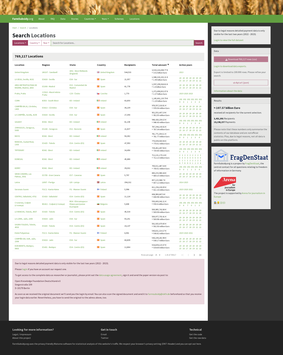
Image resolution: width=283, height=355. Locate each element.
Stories (74, 18)
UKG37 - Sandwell (49, 72)
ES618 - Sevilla (48, 79)
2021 (197, 79)
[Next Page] (194, 255)
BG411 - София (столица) (53, 204)
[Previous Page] (188, 255)
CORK (17, 100)
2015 (180, 79)
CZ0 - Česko (75, 93)
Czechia (103, 93)
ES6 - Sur (73, 79)
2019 (193, 79)
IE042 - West (47, 122)
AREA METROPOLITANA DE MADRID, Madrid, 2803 (26, 86)
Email (104, 334)
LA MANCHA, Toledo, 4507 (26, 211)
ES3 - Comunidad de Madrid (78, 86)
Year (45, 42)
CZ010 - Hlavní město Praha (51, 93)
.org (22, 19)
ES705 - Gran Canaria (51, 175)
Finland (103, 189)
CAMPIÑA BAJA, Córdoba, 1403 (26, 107)
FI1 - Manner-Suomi (78, 189)
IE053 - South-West (50, 100)
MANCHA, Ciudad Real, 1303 (24, 143)
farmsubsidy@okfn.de (159, 294)
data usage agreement (110, 275)
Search (199, 42)
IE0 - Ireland (75, 100)
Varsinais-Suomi (22, 189)
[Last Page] (200, 255)
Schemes (119, 18)
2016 (184, 79)
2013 (181, 72)
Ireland (103, 100)
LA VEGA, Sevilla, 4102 (24, 79)
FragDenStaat (252, 163)
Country (34, 42)
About (41, 18)
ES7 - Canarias (76, 175)
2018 (190, 79)
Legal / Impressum (21, 334)
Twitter (104, 337)
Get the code (195, 334)
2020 (186, 93)
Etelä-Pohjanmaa (22, 233)
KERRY (17, 168)
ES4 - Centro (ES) (77, 143)
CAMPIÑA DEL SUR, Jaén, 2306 (25, 240)
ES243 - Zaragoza (49, 129)
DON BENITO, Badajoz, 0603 (24, 247)
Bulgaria (103, 204)
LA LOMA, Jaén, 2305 (24, 218)
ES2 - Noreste (76, 129)
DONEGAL (19, 159)
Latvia (17, 182)
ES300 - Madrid (48, 86)
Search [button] (23, 27)
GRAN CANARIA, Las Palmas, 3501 (23, 175)
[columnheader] (26, 65)
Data (62, 18)
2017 (187, 79)
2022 (200, 79)
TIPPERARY (19, 150)
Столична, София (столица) (23, 204)
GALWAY (18, 122)
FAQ (53, 18)
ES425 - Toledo (48, 143)
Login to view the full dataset (228, 40)
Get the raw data (197, 337)
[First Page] (182, 255)
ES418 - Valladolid (49, 196)
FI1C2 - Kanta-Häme (50, 189)
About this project (21, 337)
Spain (102, 79)
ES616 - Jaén (47, 218)
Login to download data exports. (230, 66)
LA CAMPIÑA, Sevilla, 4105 (26, 114)
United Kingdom (22, 72)
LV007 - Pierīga (48, 182)
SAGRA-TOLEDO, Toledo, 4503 (25, 226)
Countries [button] (89, 18)
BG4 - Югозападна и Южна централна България (78, 204)
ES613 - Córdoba (49, 107)
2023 (191, 93)
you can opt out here (190, 343)
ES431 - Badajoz (49, 247)
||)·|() (222, 202)
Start (14, 27)
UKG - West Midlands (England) (79, 72)
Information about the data (228, 90)
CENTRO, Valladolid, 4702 (25, 196)
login (24, 269)
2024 (200, 100)
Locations (135, 18)
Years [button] (104, 18)
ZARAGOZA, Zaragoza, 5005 (25, 129)
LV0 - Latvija (74, 182)
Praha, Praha (20, 93)
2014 (181, 182)
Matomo (58, 343)
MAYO (17, 136)
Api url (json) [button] (242, 82)
